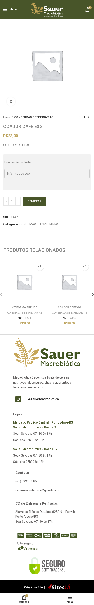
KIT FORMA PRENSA (24, 307)
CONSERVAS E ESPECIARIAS (33, 117)
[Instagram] (18, 399)
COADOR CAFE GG (69, 307)
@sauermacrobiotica (43, 399)
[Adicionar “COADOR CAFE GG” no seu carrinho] (85, 267)
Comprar (34, 201)
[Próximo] (88, 117)
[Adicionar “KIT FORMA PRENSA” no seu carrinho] (40, 267)
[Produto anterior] (80, 117)
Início (7, 117)
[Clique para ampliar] (11, 101)
